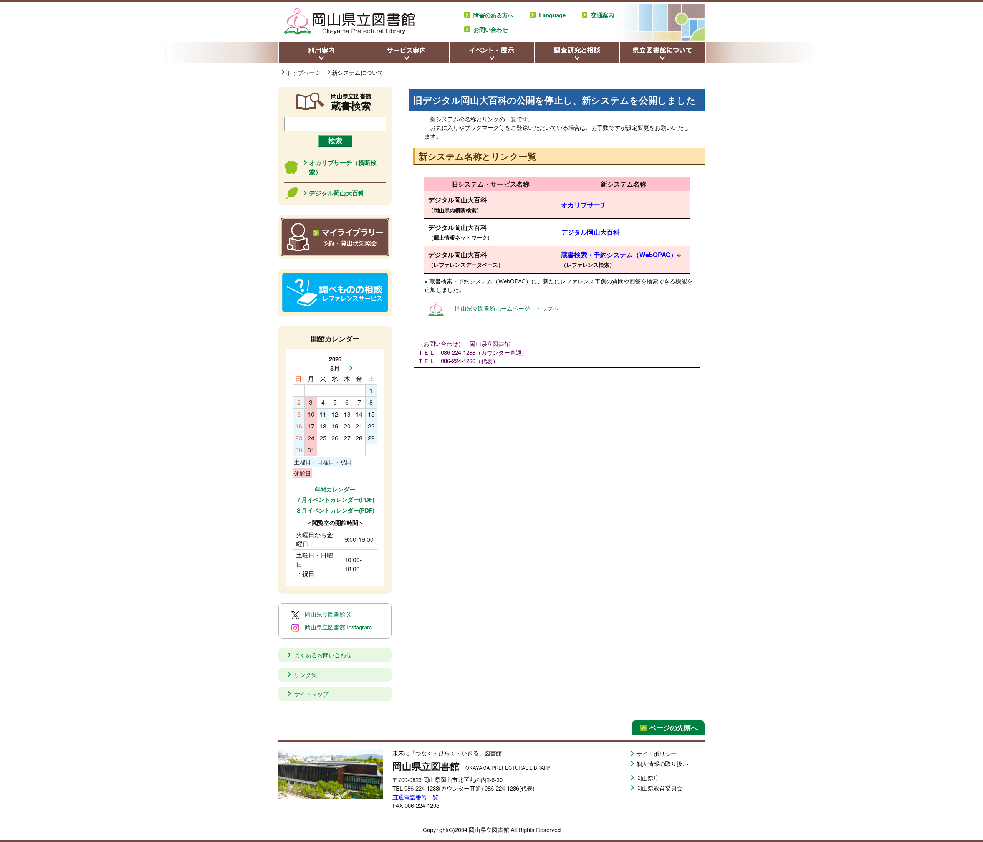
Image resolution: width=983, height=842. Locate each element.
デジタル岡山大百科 (590, 232)
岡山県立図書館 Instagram (338, 627)
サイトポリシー (656, 753)
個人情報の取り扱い (662, 763)
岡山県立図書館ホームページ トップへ (507, 308)
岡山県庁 (647, 778)
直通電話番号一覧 (415, 797)
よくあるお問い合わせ (323, 655)
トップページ (304, 72)
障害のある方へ (493, 15)
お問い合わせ (490, 29)
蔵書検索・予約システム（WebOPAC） (619, 254)
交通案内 (602, 15)
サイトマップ (311, 694)
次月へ (348, 368)
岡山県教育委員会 (659, 788)
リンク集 (305, 674)
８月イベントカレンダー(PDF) (335, 510)
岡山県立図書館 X (328, 614)
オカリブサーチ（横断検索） (343, 167)
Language (552, 15)
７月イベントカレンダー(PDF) (335, 499)
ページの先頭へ (673, 728)
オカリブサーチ (584, 204)
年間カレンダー (335, 489)
